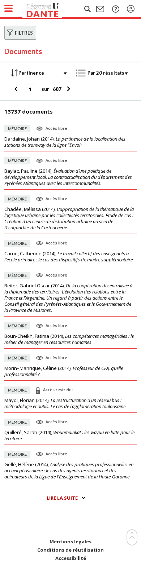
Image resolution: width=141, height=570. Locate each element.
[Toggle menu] (8, 8)
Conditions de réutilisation (70, 550)
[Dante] (49, 9)
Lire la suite (62, 498)
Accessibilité (70, 558)
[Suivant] (67, 89)
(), (64, 142)
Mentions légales (70, 541)
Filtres (24, 33)
